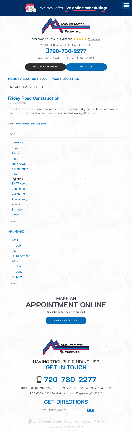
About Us (28, 78)
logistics (70, 78)
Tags (55, 78)
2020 (15, 251)
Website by (73, 426)
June (19, 271)
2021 (15, 240)
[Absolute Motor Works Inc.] (66, 26)
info (33, 124)
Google (98, 421)
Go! (90, 410)
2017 (15, 261)
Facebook (95, 421)
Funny (16, 153)
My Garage (86, 67)
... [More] (13, 221)
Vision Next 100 (22, 194)
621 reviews (94, 39)
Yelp (102, 421)
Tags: (12, 134)
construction (22, 124)
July (19, 245)
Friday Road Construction (33, 98)
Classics (17, 148)
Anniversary (19, 199)
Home (12, 78)
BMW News (19, 183)
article (16, 204)
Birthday (17, 209)
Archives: (16, 231)
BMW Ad (17, 143)
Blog (43, 78)
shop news (19, 164)
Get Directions (66, 402)
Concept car (19, 189)
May (19, 277)
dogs (15, 159)
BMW (15, 215)
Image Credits (55, 427)
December (23, 256)
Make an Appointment (45, 67)
